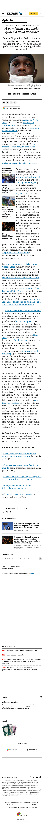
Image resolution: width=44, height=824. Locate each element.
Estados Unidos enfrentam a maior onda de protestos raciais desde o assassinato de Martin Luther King (27, 540)
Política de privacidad (13, 805)
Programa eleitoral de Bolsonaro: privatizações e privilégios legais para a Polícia (19, 669)
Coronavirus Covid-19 (19, 559)
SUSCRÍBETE (33, 13)
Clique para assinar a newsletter (18, 494)
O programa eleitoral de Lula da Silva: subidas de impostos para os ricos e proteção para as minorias (21, 661)
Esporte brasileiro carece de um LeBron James (8, 236)
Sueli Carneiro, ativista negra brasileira (20, 277)
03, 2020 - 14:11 (22, 97)
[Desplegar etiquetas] (40, 558)
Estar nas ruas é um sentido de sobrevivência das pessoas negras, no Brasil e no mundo (8, 213)
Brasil (4, 559)
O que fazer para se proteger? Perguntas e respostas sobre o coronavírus (21, 478)
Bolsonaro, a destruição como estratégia (22, 651)
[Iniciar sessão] (40, 13)
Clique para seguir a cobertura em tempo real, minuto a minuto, (19, 455)
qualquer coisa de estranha (29, 177)
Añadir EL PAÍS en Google (13, 108)
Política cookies (33, 802)
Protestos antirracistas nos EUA (18, 25)
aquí (32, 573)
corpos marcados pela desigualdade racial (20, 145)
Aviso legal (26, 802)
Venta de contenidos (16, 802)
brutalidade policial (24, 321)
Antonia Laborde (19, 547)
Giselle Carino (29, 94)
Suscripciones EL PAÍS (30, 805)
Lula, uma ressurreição (15, 655)
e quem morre (23, 193)
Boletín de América (10, 702)
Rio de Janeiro (20, 340)
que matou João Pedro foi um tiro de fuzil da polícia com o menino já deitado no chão (21, 302)
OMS (8, 559)
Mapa (21, 805)
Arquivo (5, 721)
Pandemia (31, 559)
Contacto (7, 802)
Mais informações (7, 568)
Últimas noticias (8, 647)
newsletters (7, 697)
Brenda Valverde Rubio (21, 530)
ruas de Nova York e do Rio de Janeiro (23, 310)
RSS (22, 807)
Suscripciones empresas (14, 807)
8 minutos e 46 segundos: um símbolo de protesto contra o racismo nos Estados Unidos (26, 526)
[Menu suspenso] (4, 13)
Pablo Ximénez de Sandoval (31, 545)
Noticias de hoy (32, 807)
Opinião (7, 20)
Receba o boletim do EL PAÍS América (17, 508)
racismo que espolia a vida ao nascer (19, 163)
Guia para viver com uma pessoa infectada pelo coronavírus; (18, 486)
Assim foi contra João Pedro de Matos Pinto (20, 289)
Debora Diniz (14, 94)
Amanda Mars (18, 545)
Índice (26, 807)
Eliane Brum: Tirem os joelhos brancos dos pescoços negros (8, 189)
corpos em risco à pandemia (15, 252)
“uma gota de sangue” (26, 182)
